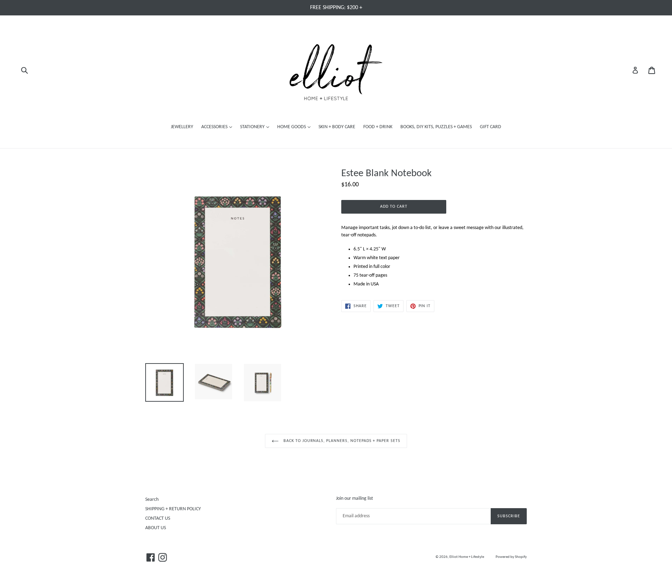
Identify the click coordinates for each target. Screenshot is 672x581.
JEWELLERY (182, 127)
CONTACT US (157, 518)
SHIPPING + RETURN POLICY (173, 509)
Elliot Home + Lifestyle (466, 557)
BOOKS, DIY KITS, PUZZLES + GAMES (436, 127)
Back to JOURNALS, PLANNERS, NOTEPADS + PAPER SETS (341, 441)
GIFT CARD (490, 127)
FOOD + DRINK (377, 127)
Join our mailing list (354, 498)
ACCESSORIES (218, 127)
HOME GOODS (295, 127)
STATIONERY (256, 127)
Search (152, 499)
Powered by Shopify (511, 557)
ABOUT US (155, 528)
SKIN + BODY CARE (336, 127)
